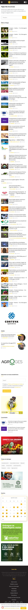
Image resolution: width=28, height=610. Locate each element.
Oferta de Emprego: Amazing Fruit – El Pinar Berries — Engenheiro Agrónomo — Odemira (17, 193)
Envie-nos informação (14, 586)
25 (6, 516)
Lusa (11, 50)
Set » (25, 498)
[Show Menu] (1, 2)
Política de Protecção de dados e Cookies (10, 608)
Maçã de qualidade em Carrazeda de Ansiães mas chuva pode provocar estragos (17, 89)
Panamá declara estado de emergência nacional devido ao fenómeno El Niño (17, 70)
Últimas (19, 335)
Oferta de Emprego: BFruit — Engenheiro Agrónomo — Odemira (16, 186)
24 (3, 516)
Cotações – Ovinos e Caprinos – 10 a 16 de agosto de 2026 (17, 297)
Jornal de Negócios (13, 230)
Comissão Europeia (13, 116)
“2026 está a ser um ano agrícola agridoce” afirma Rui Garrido (12, 180)
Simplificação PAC (17, 465)
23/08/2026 (11, 337)
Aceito (23, 608)
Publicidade (14, 588)
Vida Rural (12, 137)
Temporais (4, 468)
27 (14, 516)
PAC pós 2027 (9, 465)
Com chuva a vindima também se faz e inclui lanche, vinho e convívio (17, 47)
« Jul (3, 498)
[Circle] (14, 602)
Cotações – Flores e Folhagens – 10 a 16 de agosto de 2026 (18, 284)
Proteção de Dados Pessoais (14, 597)
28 (17, 516)
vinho (9, 468)
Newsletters (14, 591)
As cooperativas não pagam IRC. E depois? (8, 343)
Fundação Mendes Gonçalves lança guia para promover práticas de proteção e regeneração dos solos (17, 120)
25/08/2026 (17, 85)
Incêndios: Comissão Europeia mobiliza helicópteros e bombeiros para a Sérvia (17, 215)
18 (6, 513)
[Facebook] (6, 602)
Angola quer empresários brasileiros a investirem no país (17, 227)
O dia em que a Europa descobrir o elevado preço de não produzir (8, 335)
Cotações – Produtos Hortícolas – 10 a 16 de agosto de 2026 (17, 290)
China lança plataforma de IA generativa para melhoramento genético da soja (17, 134)
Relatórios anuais (14, 584)
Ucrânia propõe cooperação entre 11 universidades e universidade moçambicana (17, 105)
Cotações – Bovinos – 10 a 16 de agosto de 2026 (18, 303)
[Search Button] (24, 17)
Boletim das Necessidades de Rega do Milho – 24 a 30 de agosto (17, 82)
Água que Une (14, 468)
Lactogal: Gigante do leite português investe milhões (17, 41)
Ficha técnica (14, 595)
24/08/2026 (15, 204)
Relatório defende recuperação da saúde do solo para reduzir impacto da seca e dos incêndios (18, 250)
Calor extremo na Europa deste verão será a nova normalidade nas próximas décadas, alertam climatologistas (17, 208)
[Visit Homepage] (13, 2)
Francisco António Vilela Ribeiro (8, 346)
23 (24, 513)
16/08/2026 (4, 347)
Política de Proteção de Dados (15, 384)
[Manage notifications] (2, 607)
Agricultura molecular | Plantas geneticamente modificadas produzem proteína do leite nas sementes (17, 234)
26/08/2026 (15, 31)
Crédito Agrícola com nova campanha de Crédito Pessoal (17, 221)
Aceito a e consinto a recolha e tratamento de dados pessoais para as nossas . (13, 385)
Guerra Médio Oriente (14, 463)
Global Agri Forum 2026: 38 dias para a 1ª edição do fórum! (18, 257)
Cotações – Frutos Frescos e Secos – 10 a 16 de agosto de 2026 (18, 278)
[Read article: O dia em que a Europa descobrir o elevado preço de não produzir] (22, 337)
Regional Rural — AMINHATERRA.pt (17, 140)
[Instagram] (18, 602)
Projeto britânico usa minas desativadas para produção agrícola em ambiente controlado (18, 271)
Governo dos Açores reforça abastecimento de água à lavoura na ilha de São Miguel (18, 97)
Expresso (12, 67)
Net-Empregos (13, 189)
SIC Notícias (12, 211)
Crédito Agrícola (13, 224)
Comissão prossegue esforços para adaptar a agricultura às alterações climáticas (17, 112)
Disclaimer (14, 599)
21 (17, 513)
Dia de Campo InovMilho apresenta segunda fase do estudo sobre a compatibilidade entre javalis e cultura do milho (18, 148)
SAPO (11, 43)
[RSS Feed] (21, 602)
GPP (11, 31)
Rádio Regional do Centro (14, 141)
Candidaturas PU (5, 463)
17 (3, 513)
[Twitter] (10, 602)
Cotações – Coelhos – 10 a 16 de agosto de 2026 (18, 35)
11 (6, 510)
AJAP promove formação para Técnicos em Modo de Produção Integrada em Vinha (17, 173)
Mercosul (22, 463)
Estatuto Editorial (14, 593)
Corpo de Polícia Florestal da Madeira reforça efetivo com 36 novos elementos (18, 243)
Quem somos (14, 582)
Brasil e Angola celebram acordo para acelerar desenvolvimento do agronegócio (17, 201)
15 (21, 510)
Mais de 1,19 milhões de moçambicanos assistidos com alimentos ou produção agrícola (17, 54)
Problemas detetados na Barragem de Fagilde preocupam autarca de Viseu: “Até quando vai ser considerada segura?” (17, 63)
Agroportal (12, 123)
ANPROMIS (12, 85)
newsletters (18, 387)
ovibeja (3, 465)
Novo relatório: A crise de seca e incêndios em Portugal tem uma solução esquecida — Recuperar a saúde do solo (18, 166)
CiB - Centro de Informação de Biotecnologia (18, 238)
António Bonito (5, 337)
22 (21, 513)
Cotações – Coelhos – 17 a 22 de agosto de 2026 (18, 28)
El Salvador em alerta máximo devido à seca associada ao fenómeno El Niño (17, 76)
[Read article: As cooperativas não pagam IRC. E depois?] (22, 346)
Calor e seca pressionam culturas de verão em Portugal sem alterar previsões (17, 127)
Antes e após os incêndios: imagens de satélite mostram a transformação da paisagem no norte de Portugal (17, 264)
